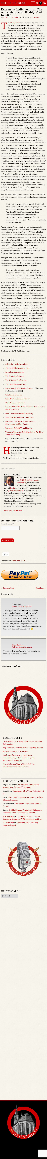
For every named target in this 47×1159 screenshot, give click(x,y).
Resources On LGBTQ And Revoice (18, 428)
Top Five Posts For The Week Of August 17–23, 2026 (23, 748)
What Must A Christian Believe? (17, 399)
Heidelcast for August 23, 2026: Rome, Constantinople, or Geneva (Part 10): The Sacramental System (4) (19, 757)
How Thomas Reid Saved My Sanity (19, 414)
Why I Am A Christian (13, 395)
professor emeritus (15, 491)
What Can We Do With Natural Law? (19, 417)
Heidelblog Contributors (15, 403)
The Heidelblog (13, 3)
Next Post (41, 588)
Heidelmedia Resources (14, 372)
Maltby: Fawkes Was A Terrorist (15, 751)
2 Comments (35, 17)
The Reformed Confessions (15, 380)
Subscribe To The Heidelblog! (17, 364)
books (12, 488)
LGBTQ (23, 560)
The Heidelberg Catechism (15, 384)
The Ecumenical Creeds (14, 376)
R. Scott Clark (10, 17)
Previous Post (7, 588)
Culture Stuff (15, 560)
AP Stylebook (15, 23)
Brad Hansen (18, 645)
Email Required (7, 524)
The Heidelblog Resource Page (17, 368)
